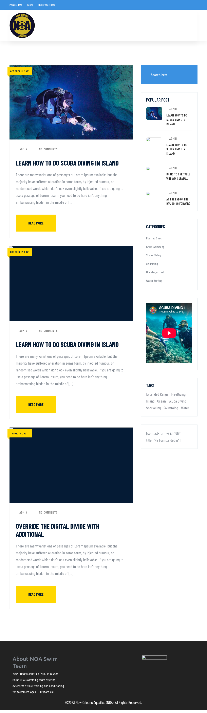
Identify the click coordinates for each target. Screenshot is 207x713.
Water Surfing (154, 280)
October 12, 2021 (19, 71)
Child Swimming (155, 247)
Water (185, 407)
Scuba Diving (153, 255)
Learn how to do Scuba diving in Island (67, 163)
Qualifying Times (46, 4)
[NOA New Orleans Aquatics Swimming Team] (22, 25)
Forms (30, 4)
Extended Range (157, 394)
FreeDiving (178, 394)
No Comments (48, 149)
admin (23, 149)
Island (150, 400)
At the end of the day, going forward (178, 201)
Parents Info (16, 4)
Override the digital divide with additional (57, 530)
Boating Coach (154, 238)
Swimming (152, 263)
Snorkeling (153, 407)
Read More (35, 223)
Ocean (161, 400)
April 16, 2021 (19, 433)
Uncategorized (155, 272)
